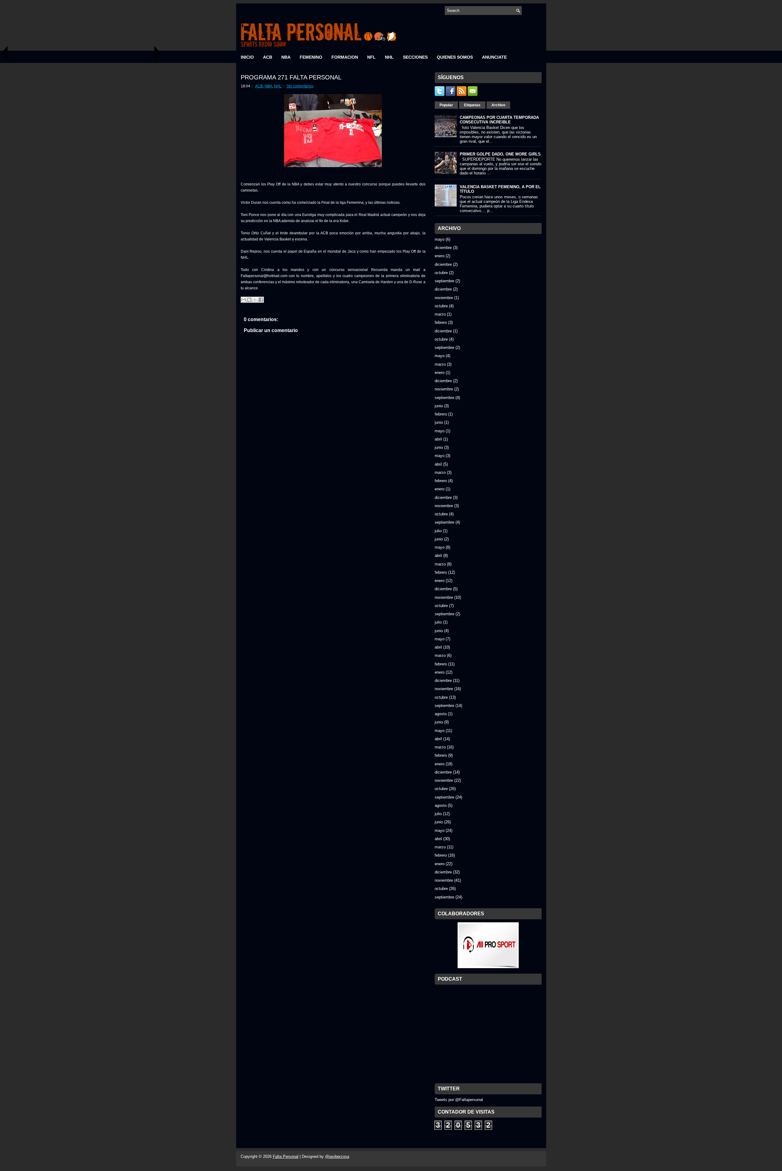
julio (438, 531)
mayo (439, 239)
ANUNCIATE (494, 57)
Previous (4, 52)
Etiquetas (472, 105)
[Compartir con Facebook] (261, 300)
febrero (441, 322)
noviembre (444, 297)
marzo (440, 314)
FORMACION (344, 57)
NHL (389, 57)
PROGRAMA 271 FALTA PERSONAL (291, 77)
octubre (441, 272)
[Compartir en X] (255, 300)
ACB (267, 57)
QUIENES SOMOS (455, 57)
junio (439, 406)
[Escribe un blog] (249, 300)
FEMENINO (311, 57)
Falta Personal (285, 1156)
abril (438, 439)
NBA (286, 57)
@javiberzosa (337, 1156)
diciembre (443, 247)
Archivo (498, 105)
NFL (371, 57)
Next (157, 52)
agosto (441, 714)
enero (439, 256)
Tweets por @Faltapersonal (459, 1099)
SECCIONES (415, 57)
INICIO (247, 57)
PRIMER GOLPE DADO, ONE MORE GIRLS (500, 154)
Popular (446, 105)
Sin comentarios (300, 86)
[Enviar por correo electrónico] (243, 300)
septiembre (444, 281)
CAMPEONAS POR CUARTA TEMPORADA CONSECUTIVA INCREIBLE (499, 119)
